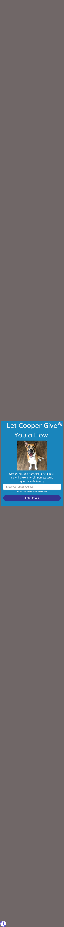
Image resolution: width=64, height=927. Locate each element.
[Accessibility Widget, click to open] (3, 924)
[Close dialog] (60, 424)
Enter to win (32, 498)
